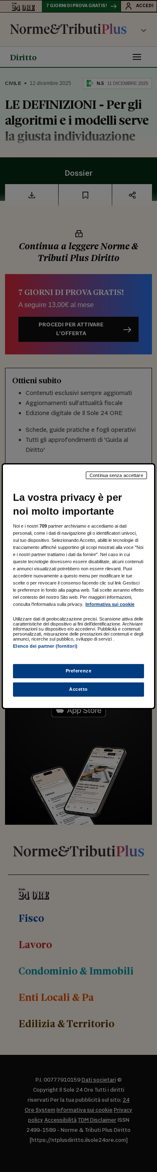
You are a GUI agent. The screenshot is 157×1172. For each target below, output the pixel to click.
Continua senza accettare (116, 474)
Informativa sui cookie (109, 604)
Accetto (78, 689)
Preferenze (79, 670)
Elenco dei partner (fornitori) (45, 646)
